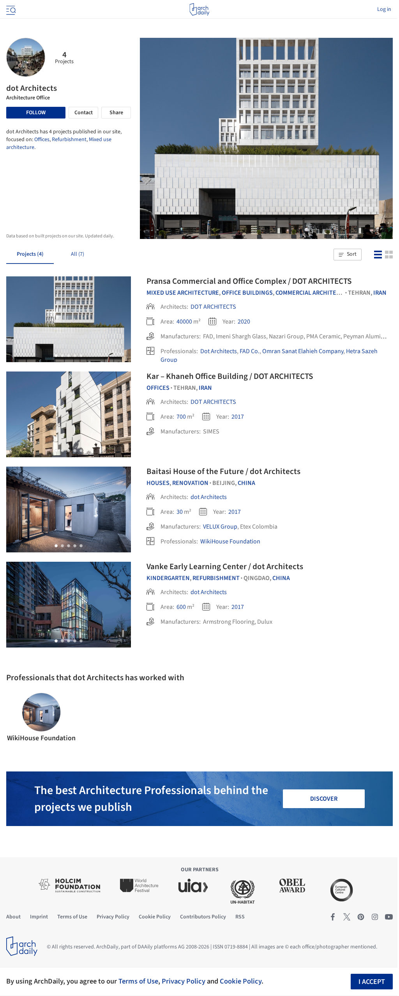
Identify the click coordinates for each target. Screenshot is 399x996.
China (246, 483)
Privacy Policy (183, 981)
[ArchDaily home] (199, 9)
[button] (348, 254)
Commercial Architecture (314, 292)
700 (181, 416)
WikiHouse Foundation (230, 541)
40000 (184, 321)
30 (180, 512)
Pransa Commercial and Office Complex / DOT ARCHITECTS (249, 281)
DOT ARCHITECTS (213, 307)
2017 (237, 416)
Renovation (190, 483)
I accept (371, 982)
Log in (384, 9)
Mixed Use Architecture (183, 292)
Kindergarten (168, 578)
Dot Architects (218, 351)
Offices (41, 139)
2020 (244, 321)
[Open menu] (10, 9)
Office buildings (247, 292)
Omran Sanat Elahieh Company (302, 351)
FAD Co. (250, 351)
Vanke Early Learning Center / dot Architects (225, 566)
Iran (380, 292)
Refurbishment (69, 139)
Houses (158, 483)
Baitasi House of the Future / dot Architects (223, 471)
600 (181, 607)
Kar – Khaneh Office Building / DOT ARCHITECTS (230, 376)
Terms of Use (138, 981)
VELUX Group (220, 526)
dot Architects (209, 497)
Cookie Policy (240, 981)
